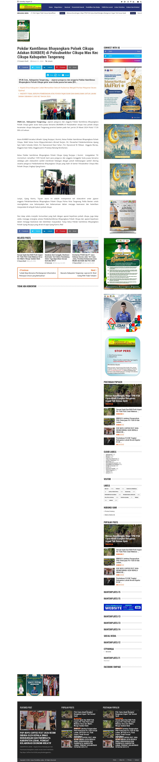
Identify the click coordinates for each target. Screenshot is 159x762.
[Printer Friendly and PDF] (58, 77)
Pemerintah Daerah (78, 7)
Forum (108, 457)
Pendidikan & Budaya (112, 464)
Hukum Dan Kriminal (132, 7)
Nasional (67, 7)
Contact (137, 760)
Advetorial (109, 454)
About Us (121, 760)
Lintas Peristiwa (119, 7)
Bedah (108, 456)
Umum (80, 13)
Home (51, 7)
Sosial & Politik (110, 468)
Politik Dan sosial (107, 7)
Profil (107, 467)
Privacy (130, 760)
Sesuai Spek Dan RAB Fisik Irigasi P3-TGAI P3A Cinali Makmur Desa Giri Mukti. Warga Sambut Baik (117, 13)
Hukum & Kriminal (111, 459)
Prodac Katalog (109, 511)
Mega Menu (58, 7)
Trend (107, 471)
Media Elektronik (110, 515)
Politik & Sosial (110, 466)
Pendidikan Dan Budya (93, 7)
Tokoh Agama (110, 470)
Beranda (108, 651)
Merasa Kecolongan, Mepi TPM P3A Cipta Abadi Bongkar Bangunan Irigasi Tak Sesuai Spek (44, 13)
